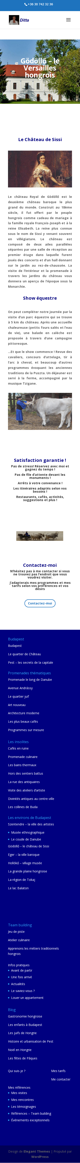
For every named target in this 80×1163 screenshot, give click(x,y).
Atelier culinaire (19, 940)
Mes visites (19, 1093)
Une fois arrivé (21, 977)
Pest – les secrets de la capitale (30, 662)
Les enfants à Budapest (25, 1025)
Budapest (15, 645)
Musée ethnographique (27, 832)
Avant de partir (21, 970)
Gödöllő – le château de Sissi (28, 846)
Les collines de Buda (23, 807)
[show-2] (40, 429)
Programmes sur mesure (26, 730)
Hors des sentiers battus (25, 773)
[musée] (40, 186)
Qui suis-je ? (16, 1071)
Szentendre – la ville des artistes (31, 824)
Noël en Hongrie (20, 1050)
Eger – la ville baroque (24, 854)
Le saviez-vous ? (23, 991)
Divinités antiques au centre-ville (31, 799)
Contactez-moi (40, 603)
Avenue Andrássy (20, 688)
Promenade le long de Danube (30, 679)
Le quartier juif (18, 696)
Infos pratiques (19, 965)
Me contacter (60, 1079)
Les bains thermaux (22, 765)
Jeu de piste (16, 931)
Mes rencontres (22, 1100)
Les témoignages (23, 1106)
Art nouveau (17, 705)
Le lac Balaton (18, 888)
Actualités (18, 984)
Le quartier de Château (24, 654)
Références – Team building (31, 1113)
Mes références (19, 1087)
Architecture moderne (23, 713)
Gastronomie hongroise (25, 1016)
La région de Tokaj (21, 880)
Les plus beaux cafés (23, 721)
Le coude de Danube (26, 839)
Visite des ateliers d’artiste (26, 790)
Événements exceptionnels (30, 1120)
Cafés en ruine (18, 748)
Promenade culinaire (23, 757)
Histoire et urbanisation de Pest (30, 1041)
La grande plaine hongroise (27, 871)
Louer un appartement (27, 998)
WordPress (40, 1157)
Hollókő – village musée (25, 863)
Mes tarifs (58, 1071)
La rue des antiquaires (24, 782)
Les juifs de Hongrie (22, 1033)
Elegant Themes (37, 1151)
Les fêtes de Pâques (22, 1058)
